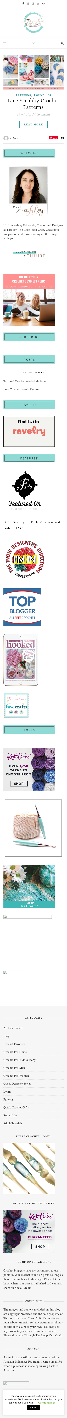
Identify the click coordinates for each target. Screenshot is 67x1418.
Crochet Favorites (14, 1044)
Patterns (23, 95)
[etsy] (38, 3)
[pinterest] (28, 3)
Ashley (14, 138)
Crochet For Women (16, 1075)
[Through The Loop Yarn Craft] (33, 22)
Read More (33, 124)
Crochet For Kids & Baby (19, 1060)
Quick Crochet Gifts (16, 1107)
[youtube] (43, 3)
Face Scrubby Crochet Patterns (34, 104)
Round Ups (42, 95)
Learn (7, 1091)
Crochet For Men (14, 1067)
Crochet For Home (15, 1052)
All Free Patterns (14, 1028)
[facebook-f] (23, 3)
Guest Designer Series (17, 1083)
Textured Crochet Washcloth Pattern (25, 381)
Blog (6, 1036)
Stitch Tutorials (12, 1123)
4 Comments (42, 114)
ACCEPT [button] (33, 1407)
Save (55, 138)
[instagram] (33, 3)
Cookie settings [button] (46, 1402)
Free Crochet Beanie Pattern (21, 389)
